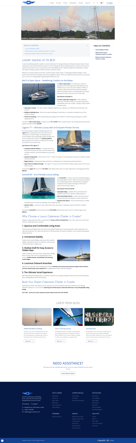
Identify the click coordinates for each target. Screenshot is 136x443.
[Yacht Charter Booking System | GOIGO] (110, 440)
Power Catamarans (56, 405)
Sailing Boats (55, 396)
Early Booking (75, 396)
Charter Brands (56, 407)
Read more (28, 341)
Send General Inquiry (68, 373)
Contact (94, 416)
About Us (94, 419)
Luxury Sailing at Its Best (32, 48)
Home (57, 26)
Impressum (95, 425)
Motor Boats (55, 402)
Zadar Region (95, 400)
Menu (52, 3)
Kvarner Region (96, 398)
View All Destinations (97, 409)
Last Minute (75, 398)
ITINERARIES (55, 413)
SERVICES (75, 413)
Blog (61, 26)
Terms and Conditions (97, 423)
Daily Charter (75, 423)
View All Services (76, 428)
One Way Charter (76, 425)
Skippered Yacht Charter (78, 419)
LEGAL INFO (95, 413)
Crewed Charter (76, 421)
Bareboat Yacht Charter (77, 416)
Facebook (26, 404)
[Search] (94, 3)
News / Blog (95, 421)
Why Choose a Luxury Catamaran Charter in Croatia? (40, 51)
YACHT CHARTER (57, 393)
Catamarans (55, 398)
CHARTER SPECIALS (77, 393)
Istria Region (95, 396)
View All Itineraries (56, 416)
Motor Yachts (55, 400)
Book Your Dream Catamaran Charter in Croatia (39, 53)
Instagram (35, 404)
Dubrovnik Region (96, 407)
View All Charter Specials (78, 400)
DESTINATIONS (96, 393)
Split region (95, 405)
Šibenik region (95, 402)
